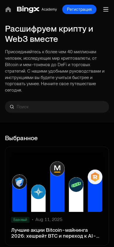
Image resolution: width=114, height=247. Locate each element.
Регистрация (79, 9)
